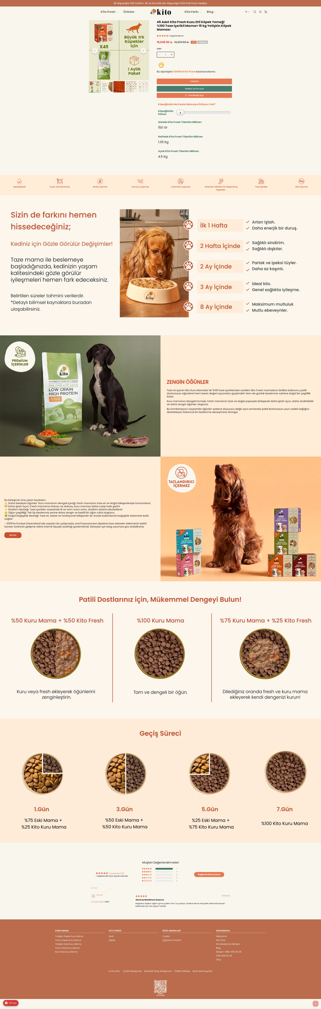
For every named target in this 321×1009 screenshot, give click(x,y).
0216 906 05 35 (224, 955)
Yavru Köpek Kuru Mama (68, 940)
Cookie (166, 936)
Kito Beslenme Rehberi (228, 944)
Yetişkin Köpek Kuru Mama (69, 936)
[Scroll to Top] (316, 995)
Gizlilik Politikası (182, 971)
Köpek (112, 940)
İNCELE (12, 535)
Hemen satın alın (194, 88)
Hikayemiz (221, 936)
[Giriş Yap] (259, 12)
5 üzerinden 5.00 (116, 873)
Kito (118, 971)
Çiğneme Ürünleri (171, 940)
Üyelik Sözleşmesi (132, 971)
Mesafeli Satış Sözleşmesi (158, 971)
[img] (141, 896)
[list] (119, 50)
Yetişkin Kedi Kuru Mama (68, 944)
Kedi (111, 936)
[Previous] (95, 50)
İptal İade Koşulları (203, 971)
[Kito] (160, 12)
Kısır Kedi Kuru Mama (66, 951)
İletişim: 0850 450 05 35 (228, 951)
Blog (218, 947)
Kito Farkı (220, 940)
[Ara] (253, 12)
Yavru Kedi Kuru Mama (67, 947)
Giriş (218, 959)
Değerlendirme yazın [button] (209, 874)
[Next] (143, 50)
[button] (247, 12)
